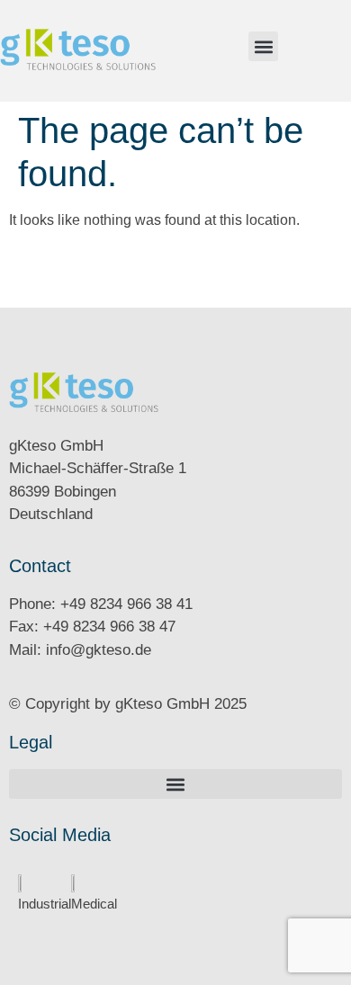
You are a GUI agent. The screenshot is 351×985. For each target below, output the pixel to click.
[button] (263, 46)
